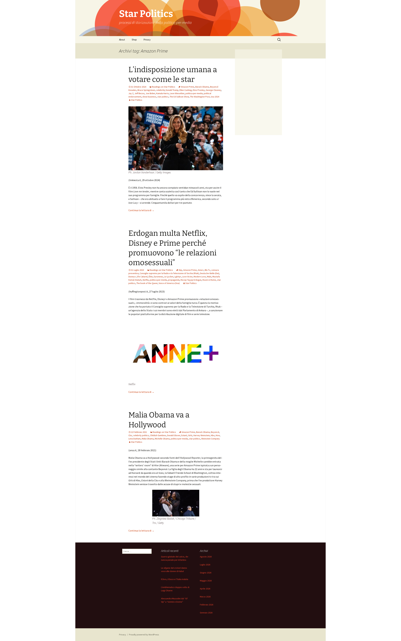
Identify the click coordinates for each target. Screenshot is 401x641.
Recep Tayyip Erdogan (191, 279)
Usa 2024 (215, 96)
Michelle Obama (162, 438)
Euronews (158, 276)
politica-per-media (194, 93)
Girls (190, 435)
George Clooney (213, 90)
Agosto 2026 (206, 556)
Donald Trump (172, 90)
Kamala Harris (162, 93)
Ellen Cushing (186, 90)
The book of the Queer (147, 283)
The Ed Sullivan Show (179, 96)
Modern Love (200, 276)
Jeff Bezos (140, 93)
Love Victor (187, 276)
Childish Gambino (158, 435)
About (122, 39)
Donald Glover (173, 435)
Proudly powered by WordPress (144, 634)
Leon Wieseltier (177, 93)
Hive (218, 435)
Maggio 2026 (206, 580)
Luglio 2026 (205, 564)
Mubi (209, 276)
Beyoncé (215, 432)
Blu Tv (207, 270)
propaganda (174, 279)
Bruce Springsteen (146, 90)
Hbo (213, 435)
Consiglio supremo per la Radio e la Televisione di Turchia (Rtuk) (169, 273)
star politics (163, 96)
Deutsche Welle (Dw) (209, 273)
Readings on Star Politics (163, 86)
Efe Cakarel (142, 276)
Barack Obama (202, 86)
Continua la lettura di (141, 210)
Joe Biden (150, 93)
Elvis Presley (199, 90)
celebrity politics (141, 435)
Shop (134, 39)
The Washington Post (200, 96)
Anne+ (201, 270)
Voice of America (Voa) (169, 283)
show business (149, 96)
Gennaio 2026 (206, 612)
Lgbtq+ (177, 276)
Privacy (147, 39)
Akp (180, 270)
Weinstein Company (210, 438)
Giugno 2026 (205, 572)
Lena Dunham (134, 438)
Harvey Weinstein (201, 435)
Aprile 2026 (205, 588)
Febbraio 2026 (206, 604)
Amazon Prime (187, 86)
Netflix (146, 279)
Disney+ (132, 276)
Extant (184, 435)
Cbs (130, 435)
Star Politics (136, 100)
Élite (151, 276)
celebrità (160, 90)
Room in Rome (209, 279)
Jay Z (130, 93)
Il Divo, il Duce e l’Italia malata (174, 579)
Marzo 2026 (205, 596)
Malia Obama (148, 438)
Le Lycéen (168, 276)
